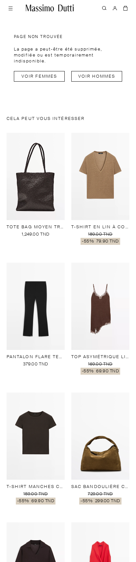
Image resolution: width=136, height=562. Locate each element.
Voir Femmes (39, 76)
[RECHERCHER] (104, 8)
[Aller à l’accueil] (50, 8)
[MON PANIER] (125, 8)
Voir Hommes (97, 76)
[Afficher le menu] (11, 8)
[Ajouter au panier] (36, 242)
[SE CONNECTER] (115, 8)
